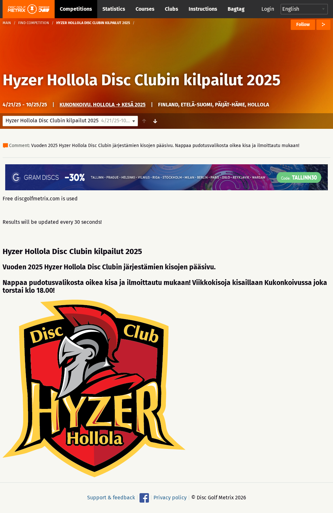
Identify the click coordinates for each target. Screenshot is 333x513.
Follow (303, 24)
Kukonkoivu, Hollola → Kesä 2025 (103, 104)
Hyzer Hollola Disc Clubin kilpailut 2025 (142, 80)
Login (267, 9)
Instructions (203, 9)
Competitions (76, 9)
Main (7, 23)
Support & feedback (111, 497)
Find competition (33, 23)
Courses (145, 9)
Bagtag (236, 9)
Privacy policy (170, 497)
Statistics (113, 9)
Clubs (171, 9)
